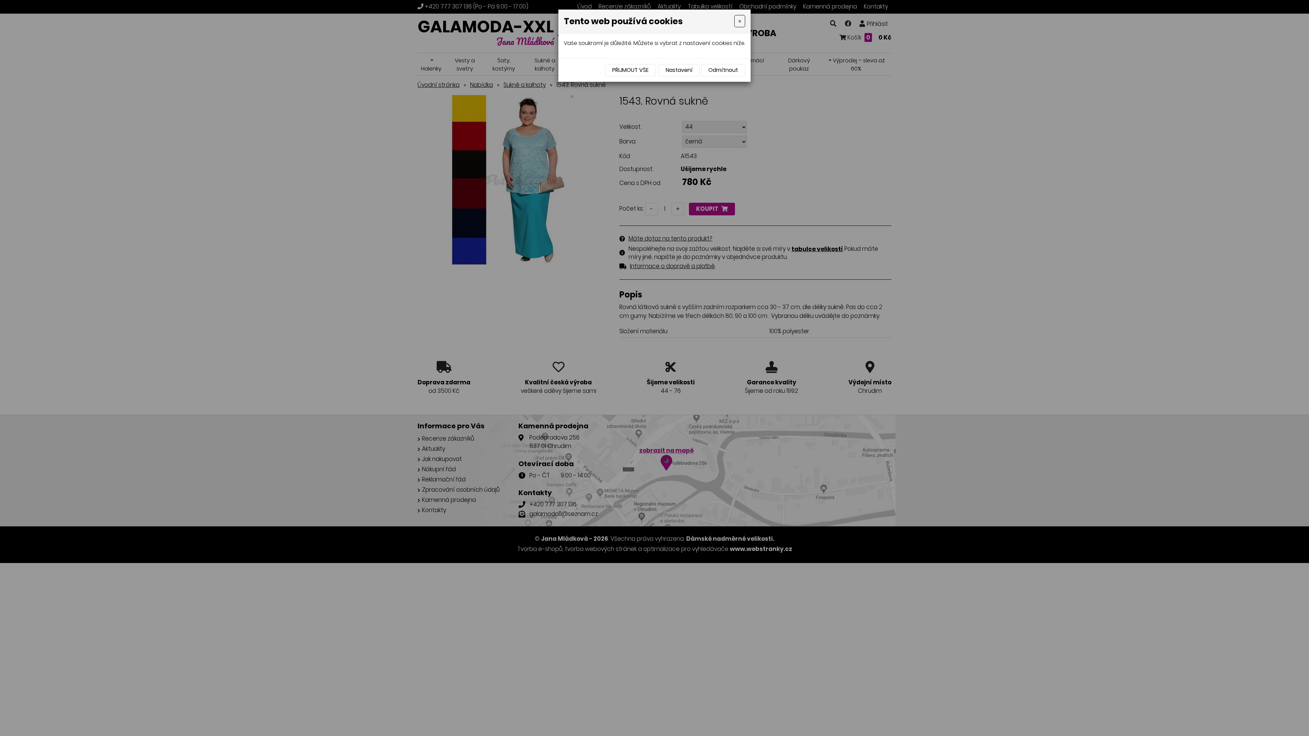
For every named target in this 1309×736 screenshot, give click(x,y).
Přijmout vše (630, 70)
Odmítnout (723, 70)
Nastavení (679, 70)
